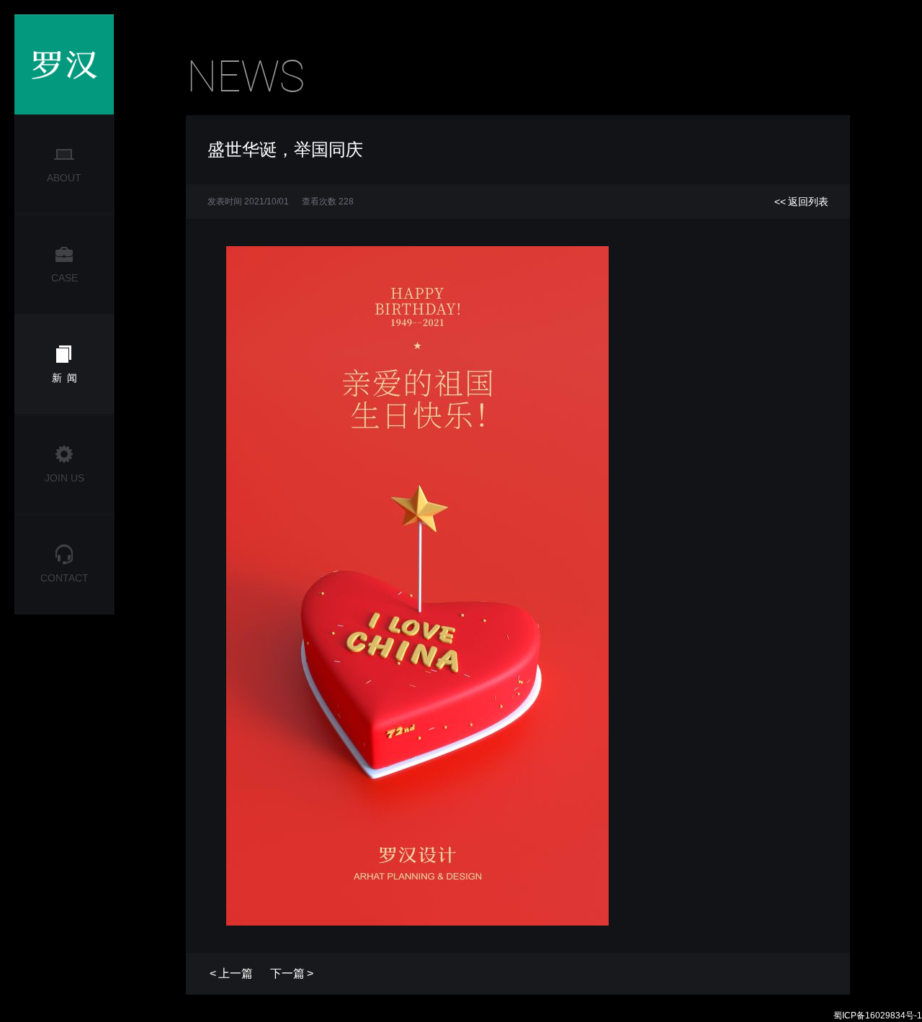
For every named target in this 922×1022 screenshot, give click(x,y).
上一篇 (231, 973)
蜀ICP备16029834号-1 (877, 1015)
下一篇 (291, 973)
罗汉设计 (64, 64)
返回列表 (801, 201)
